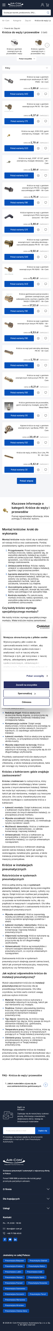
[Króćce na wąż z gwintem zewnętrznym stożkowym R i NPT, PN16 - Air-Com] (9, 81)
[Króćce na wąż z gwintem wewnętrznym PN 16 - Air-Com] (9, 108)
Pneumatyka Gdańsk (38, 1260)
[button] (26, 1084)
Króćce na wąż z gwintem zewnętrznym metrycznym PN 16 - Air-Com (32, 377)
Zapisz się (42, 1131)
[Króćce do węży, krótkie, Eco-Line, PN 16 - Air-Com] (9, 456)
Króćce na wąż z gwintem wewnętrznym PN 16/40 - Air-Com (34, 268)
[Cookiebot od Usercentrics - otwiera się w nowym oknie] (37, 627)
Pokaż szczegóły (35, 676)
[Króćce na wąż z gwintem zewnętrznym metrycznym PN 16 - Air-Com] (9, 379)
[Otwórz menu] (4, 4)
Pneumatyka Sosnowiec (15, 1288)
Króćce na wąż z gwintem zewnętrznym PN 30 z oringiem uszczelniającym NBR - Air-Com (35, 188)
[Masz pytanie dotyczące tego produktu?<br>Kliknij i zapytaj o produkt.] (46, 94)
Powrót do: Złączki (12, 28)
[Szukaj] (48, 12)
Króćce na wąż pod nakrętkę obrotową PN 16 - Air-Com (32, 349)
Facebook (5, 1239)
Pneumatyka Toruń (38, 1294)
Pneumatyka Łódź (34, 1272)
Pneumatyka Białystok (14, 1260)
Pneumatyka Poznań (14, 1283)
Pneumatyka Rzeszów (37, 1283)
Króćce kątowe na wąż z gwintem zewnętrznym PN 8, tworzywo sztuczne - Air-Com (34, 215)
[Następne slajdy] (47, 45)
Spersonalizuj (25, 693)
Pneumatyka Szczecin (14, 1294)
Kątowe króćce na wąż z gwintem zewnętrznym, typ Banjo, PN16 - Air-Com (33, 428)
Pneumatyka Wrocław (14, 1305)
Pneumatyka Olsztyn (14, 1277)
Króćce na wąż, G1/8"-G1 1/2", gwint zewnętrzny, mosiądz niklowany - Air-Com (33, 160)
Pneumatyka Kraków (14, 1266)
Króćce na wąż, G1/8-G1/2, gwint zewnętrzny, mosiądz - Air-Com (35, 132)
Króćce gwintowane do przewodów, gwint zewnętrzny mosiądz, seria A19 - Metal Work (32, 405)
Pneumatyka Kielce (37, 1266)
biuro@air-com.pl (14, 1229)
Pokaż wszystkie (25, 59)
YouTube (10, 1239)
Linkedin (15, 1239)
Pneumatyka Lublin (13, 1272)
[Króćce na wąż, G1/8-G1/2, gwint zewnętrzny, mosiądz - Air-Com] (9, 135)
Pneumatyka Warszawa (15, 1300)
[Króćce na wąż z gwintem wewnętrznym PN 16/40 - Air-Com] (9, 271)
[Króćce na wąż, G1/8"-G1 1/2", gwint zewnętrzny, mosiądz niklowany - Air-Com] (9, 162)
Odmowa (26, 702)
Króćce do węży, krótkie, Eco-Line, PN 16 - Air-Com (33, 454)
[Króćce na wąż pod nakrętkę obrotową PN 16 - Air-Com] (9, 352)
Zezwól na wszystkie (26, 684)
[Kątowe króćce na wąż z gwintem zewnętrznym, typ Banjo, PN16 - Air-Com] (9, 429)
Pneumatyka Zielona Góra (16, 1311)
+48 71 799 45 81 (14, 1233)
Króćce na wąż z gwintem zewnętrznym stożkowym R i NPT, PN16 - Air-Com (34, 79)
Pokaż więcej (26, 480)
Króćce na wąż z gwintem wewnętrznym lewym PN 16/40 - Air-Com (33, 323)
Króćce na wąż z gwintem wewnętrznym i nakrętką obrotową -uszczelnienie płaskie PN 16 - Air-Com (33, 242)
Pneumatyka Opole (36, 1277)
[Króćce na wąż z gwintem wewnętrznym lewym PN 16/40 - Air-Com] (9, 325)
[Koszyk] (48, 4)
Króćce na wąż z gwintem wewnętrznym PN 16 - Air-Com (35, 105)
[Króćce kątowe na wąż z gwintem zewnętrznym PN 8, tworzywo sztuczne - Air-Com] (9, 216)
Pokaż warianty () (19, 94)
